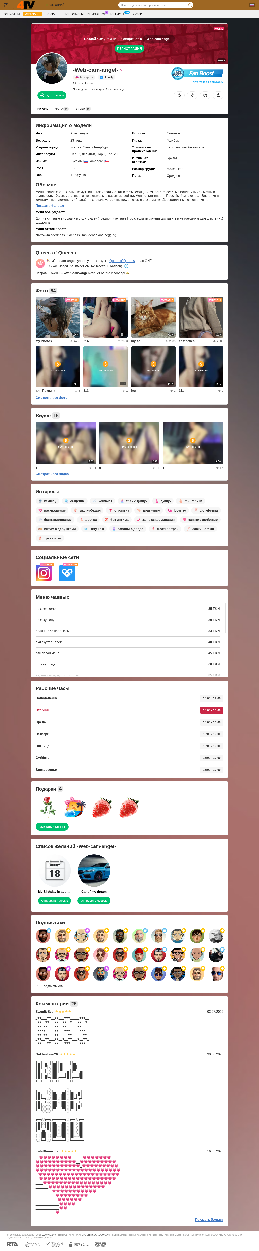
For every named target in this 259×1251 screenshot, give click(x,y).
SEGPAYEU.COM (101, 1235)
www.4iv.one (49, 1234)
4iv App (137, 14)
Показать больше (50, 205)
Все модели (12, 14)
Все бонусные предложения (85, 14)
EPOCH (86, 1235)
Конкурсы (117, 14)
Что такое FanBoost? (208, 81)
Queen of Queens (122, 261)
